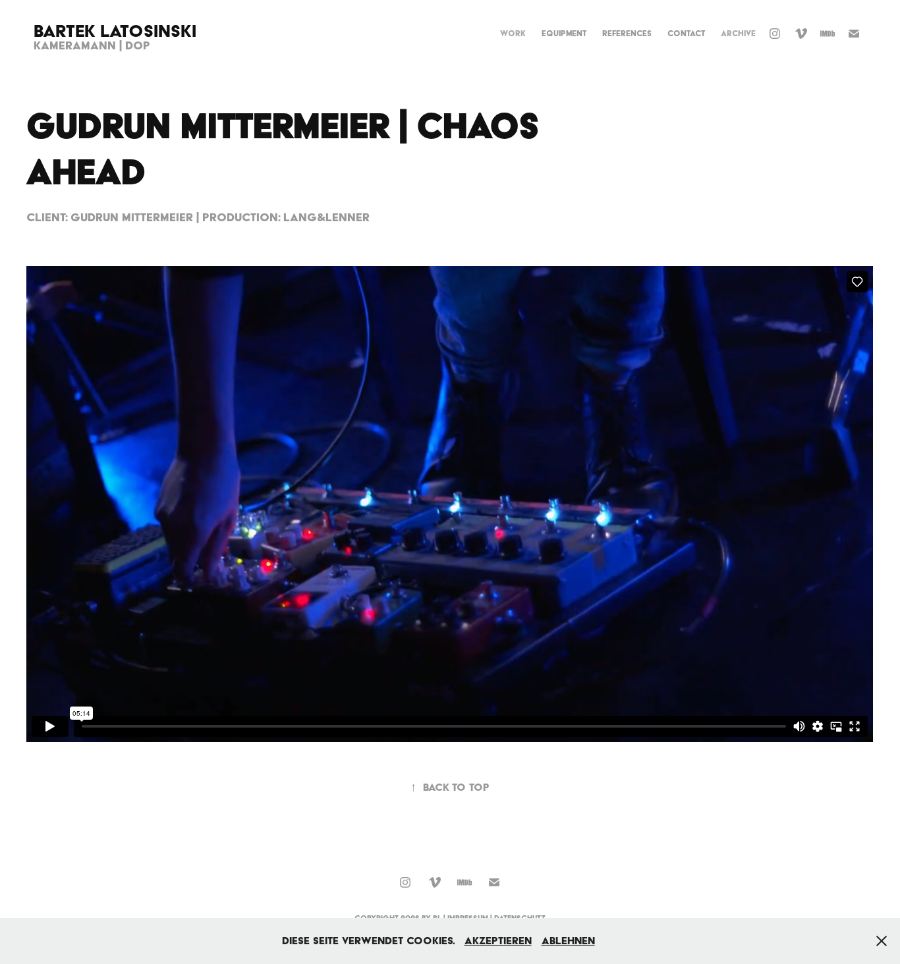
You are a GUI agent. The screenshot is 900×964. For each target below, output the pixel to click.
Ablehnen (568, 940)
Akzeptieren (498, 940)
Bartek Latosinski (115, 30)
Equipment (564, 33)
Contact (686, 33)
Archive (738, 33)
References (627, 33)
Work (513, 33)
